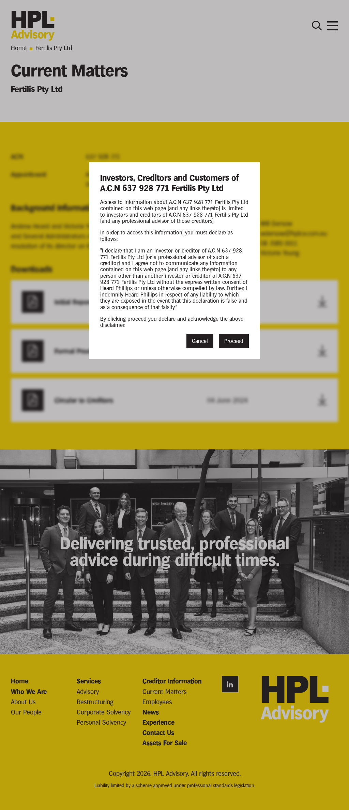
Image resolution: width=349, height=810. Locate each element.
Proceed (233, 340)
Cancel (200, 340)
